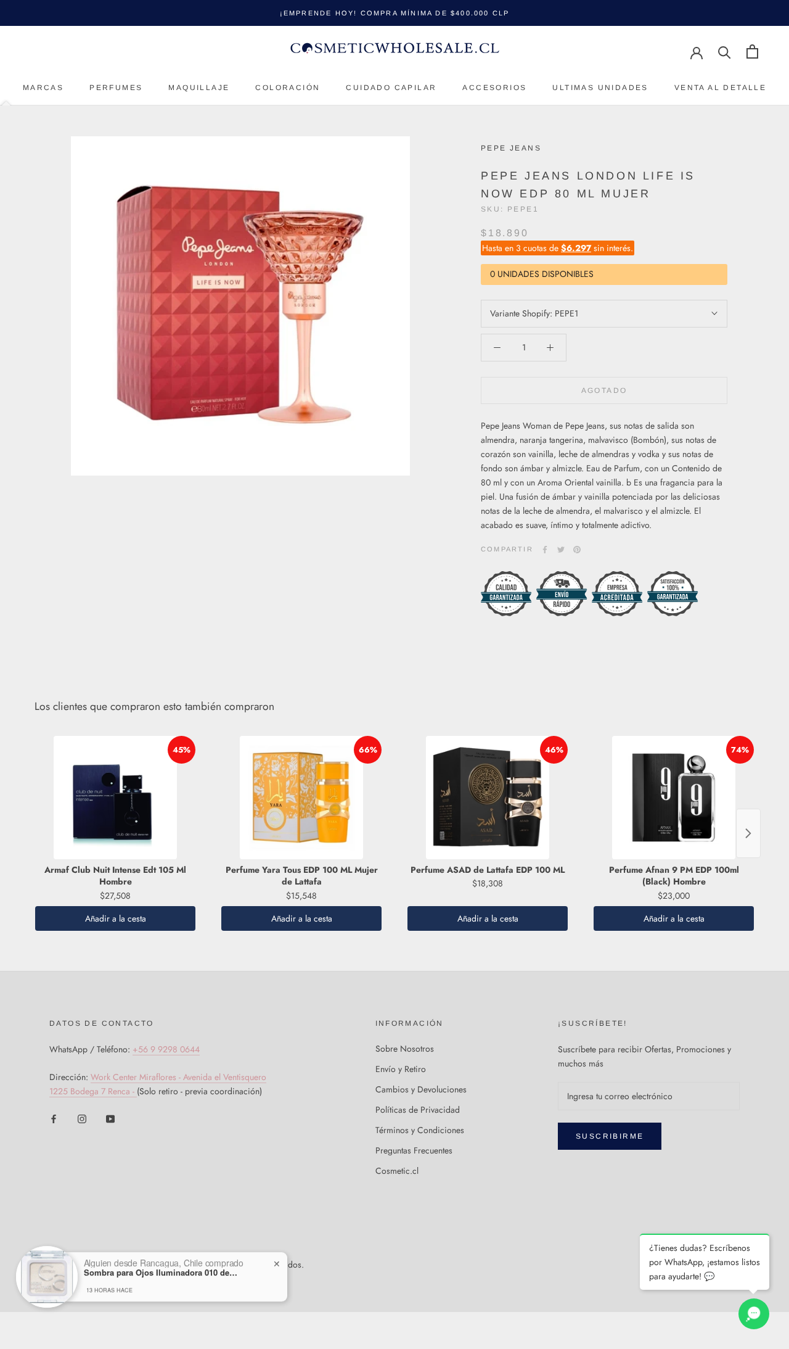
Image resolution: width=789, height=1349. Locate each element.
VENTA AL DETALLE (720, 87)
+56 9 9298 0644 (166, 1049)
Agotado (604, 390)
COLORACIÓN (287, 87)
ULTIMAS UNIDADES (600, 87)
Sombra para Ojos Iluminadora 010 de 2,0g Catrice (161, 1272)
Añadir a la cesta (115, 918)
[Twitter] (561, 549)
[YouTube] (110, 1119)
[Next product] (748, 833)
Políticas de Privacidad (417, 1110)
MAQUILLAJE (198, 87)
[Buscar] (724, 51)
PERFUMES (115, 87)
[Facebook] (545, 549)
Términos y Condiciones (419, 1130)
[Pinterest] (577, 549)
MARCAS (43, 87)
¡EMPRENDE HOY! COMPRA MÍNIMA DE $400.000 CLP (395, 13)
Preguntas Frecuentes (413, 1150)
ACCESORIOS (494, 87)
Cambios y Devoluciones (421, 1089)
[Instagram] (82, 1119)
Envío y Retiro (400, 1069)
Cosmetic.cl (397, 1171)
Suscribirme (610, 1136)
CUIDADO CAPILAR (391, 87)
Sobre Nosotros (404, 1048)
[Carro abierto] (752, 51)
